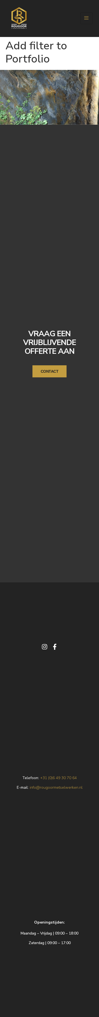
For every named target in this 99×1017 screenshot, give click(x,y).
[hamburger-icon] (86, 18)
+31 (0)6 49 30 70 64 (58, 777)
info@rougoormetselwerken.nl (56, 787)
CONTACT (50, 371)
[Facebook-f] (55, 647)
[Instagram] (45, 647)
